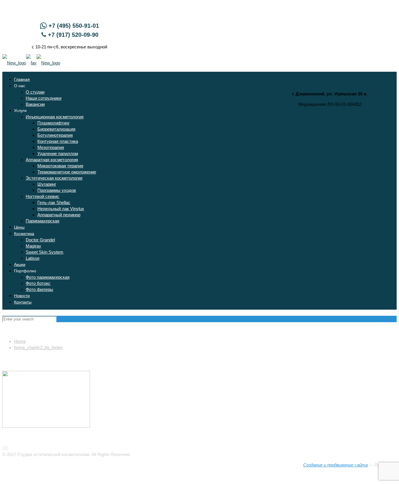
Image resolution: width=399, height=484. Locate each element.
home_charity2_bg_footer (38, 347)
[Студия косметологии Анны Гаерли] (31, 63)
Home (20, 341)
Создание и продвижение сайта (335, 464)
